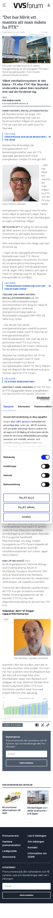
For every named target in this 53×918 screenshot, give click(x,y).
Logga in (49, 5)
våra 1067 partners (21, 421)
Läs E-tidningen (37, 835)
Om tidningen (36, 841)
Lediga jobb (9, 851)
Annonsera (8, 857)
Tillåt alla (26, 497)
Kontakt (32, 847)
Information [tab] (24, 406)
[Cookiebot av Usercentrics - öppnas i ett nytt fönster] (37, 398)
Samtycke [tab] (8, 406)
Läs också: (25, 137)
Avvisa (26, 517)
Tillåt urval (26, 507)
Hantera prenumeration (11, 843)
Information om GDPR (37, 855)
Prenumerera (10, 835)
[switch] (45, 466)
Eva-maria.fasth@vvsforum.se (15, 103)
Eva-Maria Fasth (11, 100)
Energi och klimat (12, 725)
